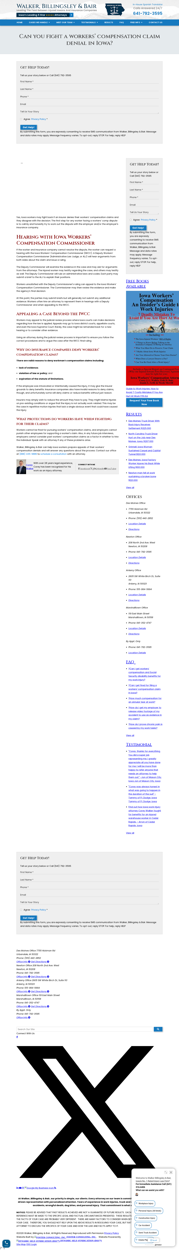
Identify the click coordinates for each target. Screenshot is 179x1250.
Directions (133, 529)
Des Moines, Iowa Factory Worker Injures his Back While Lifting (144, 463)
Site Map (21, 1244)
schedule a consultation (53, 453)
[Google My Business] (39, 1187)
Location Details (137, 523)
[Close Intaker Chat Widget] (171, 1172)
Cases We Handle (38, 22)
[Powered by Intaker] (158, 1245)
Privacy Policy (38, 119)
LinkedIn (100, 468)
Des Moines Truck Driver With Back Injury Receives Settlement (144, 424)
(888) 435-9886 (28, 453)
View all (130, 487)
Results (108, 22)
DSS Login (31, 1244)
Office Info (22, 961)
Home (20, 22)
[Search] (158, 1029)
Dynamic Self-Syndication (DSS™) (81, 1240)
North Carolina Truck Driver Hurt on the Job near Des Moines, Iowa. (143, 437)
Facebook (84, 468)
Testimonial (139, 744)
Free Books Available (137, 284)
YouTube (111, 468)
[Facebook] (17, 1037)
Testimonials (88, 22)
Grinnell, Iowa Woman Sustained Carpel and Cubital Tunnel (144, 450)
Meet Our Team (64, 22)
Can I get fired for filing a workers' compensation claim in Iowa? (144, 689)
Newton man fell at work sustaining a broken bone (142, 476)
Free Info (135, 22)
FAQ (122, 22)
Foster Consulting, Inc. (81, 1237)
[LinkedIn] (17, 1187)
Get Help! (28, 127)
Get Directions (39, 961)
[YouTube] (20, 1187)
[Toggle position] (166, 1172)
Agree (35, 119)
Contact (155, 22)
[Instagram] (23, 1187)
